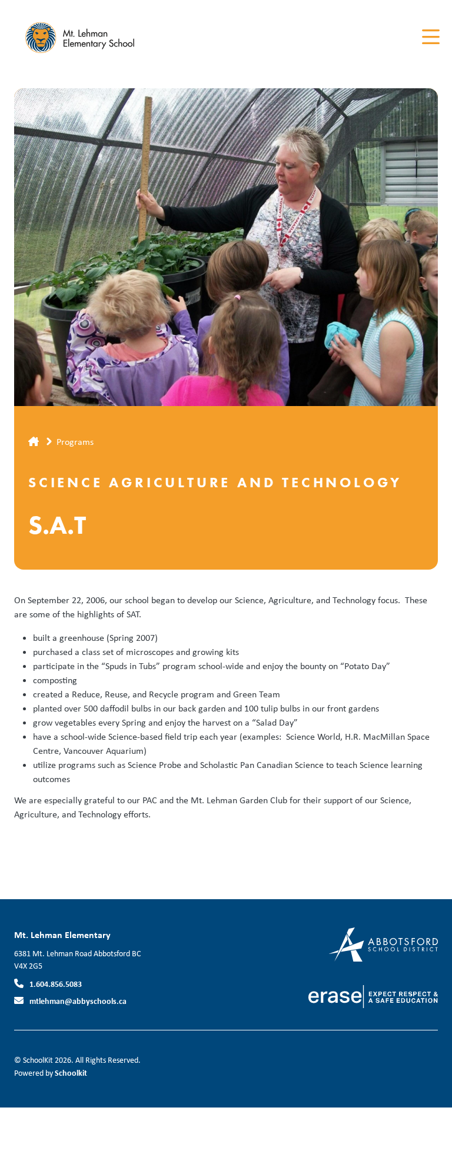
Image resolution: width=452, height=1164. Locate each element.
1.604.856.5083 (55, 983)
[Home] (84, 37)
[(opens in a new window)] (383, 943)
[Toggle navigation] (430, 37)
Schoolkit (71, 1072)
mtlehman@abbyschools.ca (78, 1000)
